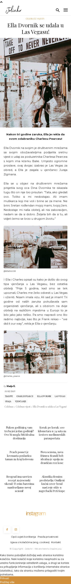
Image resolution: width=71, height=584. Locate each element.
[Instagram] (15, 529)
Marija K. (11, 386)
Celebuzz (8, 406)
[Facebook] (10, 414)
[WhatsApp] (27, 414)
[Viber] (52, 414)
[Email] (35, 414)
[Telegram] (43, 414)
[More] (60, 414)
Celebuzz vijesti (35, 18)
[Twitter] (18, 414)
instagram (35, 513)
